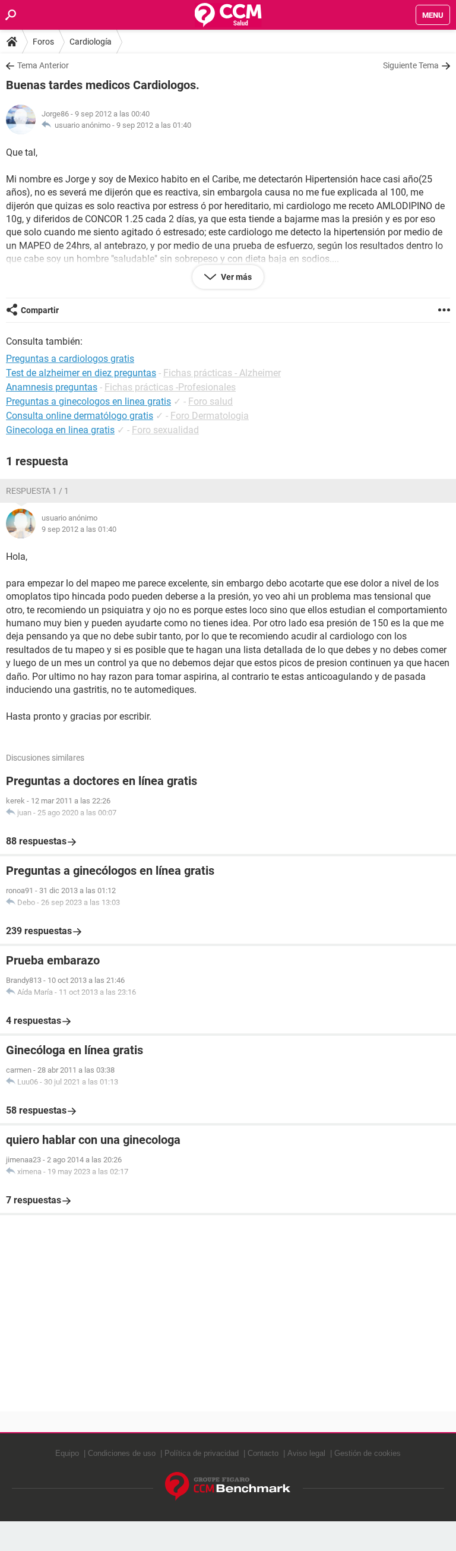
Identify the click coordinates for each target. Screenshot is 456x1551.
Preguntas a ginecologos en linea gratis (88, 401)
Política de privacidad (201, 1453)
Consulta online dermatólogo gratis (79, 415)
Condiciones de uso (122, 1453)
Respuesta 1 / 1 (37, 491)
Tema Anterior (43, 65)
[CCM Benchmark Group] (228, 1486)
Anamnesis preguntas (51, 387)
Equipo (67, 1453)
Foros (43, 41)
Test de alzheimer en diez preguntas (81, 373)
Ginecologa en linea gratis (60, 430)
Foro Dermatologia (209, 415)
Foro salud (210, 401)
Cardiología (90, 41)
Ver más (235, 277)
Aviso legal (306, 1453)
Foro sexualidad (165, 430)
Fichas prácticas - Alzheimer (222, 373)
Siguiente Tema (411, 65)
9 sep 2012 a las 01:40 (153, 125)
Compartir (40, 310)
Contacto (263, 1453)
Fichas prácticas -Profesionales (170, 387)
